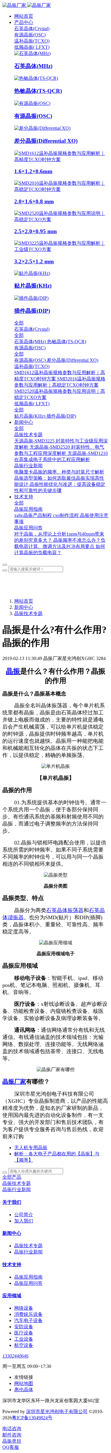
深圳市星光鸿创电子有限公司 (57, 1411)
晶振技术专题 (28, 613)
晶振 (13, 671)
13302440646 (15, 1355)
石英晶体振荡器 (64, 910)
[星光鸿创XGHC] (55, 5)
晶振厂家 (14, 1081)
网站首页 (23, 16)
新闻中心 (23, 607)
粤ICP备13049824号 (32, 1417)
